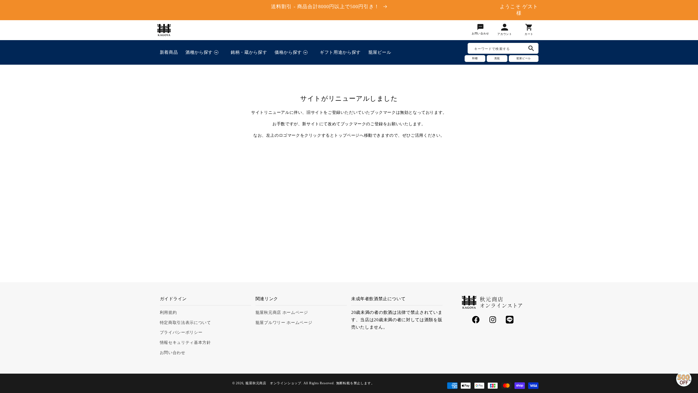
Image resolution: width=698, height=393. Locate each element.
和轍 (475, 58)
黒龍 (497, 58)
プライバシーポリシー (181, 332)
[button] (204, 52)
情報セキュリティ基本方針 (185, 342)
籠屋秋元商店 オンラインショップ (273, 383)
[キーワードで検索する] (531, 48)
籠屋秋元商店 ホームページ (281, 312)
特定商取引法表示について (185, 322)
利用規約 (168, 312)
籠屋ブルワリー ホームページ (283, 322)
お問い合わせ (172, 352)
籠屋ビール (523, 58)
